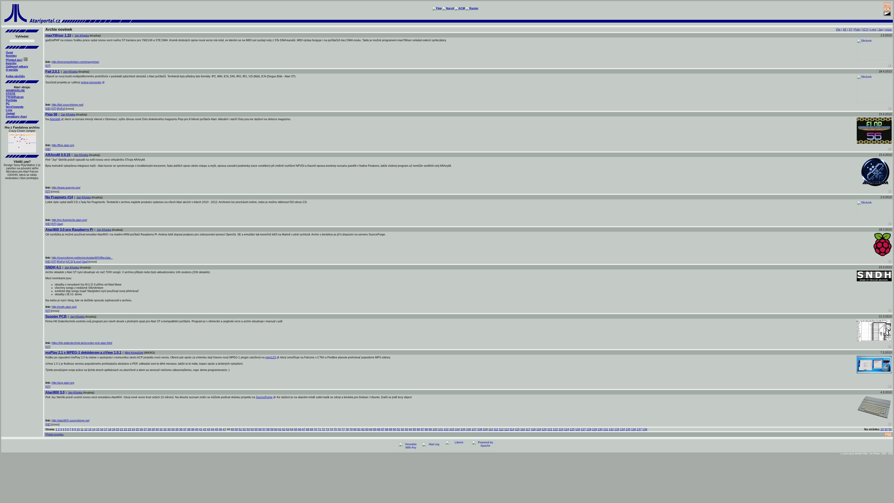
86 (378, 429)
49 (232, 429)
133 (616, 429)
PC (8, 103)
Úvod (9, 52)
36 (181, 429)
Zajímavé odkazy (17, 66)
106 (468, 429)
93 (406, 429)
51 (240, 429)
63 (287, 429)
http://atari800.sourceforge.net (70, 420)
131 (605, 429)
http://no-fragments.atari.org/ (69, 220)
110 (490, 429)
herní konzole (15, 107)
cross (888, 29)
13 (89, 429)
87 (382, 429)
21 (121, 429)
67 (303, 429)
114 (512, 429)
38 (188, 429)
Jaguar (10, 113)
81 (359, 429)
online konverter (91, 82)
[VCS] (69, 261)
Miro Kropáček (134, 352)
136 (633, 429)
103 (451, 429)
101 (440, 429)
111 (496, 429)
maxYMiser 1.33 (58, 35)
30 (157, 429)
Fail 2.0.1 (52, 71)
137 (639, 429)
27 (145, 429)
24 (133, 429)
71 (319, 429)
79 (351, 429)
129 (594, 429)
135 (628, 429)
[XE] (48, 108)
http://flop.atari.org (63, 145)
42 (204, 429)
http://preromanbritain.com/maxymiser (75, 62)
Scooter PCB (56, 316)
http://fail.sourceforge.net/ (67, 104)
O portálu (12, 69)
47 (224, 429)
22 (125, 429)
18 (109, 429)
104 (457, 429)
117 (528, 429)
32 (165, 429)
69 (311, 429)
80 (355, 429)
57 (264, 429)
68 (307, 429)
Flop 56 (51, 114)
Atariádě (55, 119)
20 (117, 429)
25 (137, 429)
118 (533, 429)
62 (283, 429)
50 (236, 429)
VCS (865, 29)
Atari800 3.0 (54, 392)
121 (549, 429)
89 (390, 429)
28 (149, 429)
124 (566, 429)
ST (850, 29)
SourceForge (264, 397)
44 (212, 429)
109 (485, 429)
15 (97, 429)
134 (622, 429)
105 (463, 429)
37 (184, 429)
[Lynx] (77, 261)
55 (256, 429)
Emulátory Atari (16, 116)
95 (414, 429)
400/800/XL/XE (15, 90)
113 (506, 429)
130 (600, 429)
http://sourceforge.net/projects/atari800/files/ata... (82, 257)
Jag (880, 29)
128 (588, 429)
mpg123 (270, 357)
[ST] (47, 66)
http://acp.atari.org (63, 382)
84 (370, 429)
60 (276, 429)
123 (561, 429)
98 (426, 429)
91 (398, 429)
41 (200, 429)
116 (522, 429)
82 (363, 429)
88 (386, 429)
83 (367, 429)
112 (501, 429)
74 (331, 429)
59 (272, 429)
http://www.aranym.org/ (66, 187)
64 (291, 429)
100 (435, 429)
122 (555, 429)
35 (177, 429)
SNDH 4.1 (53, 267)
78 (347, 429)
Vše (838, 29)
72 (323, 429)
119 (538, 429)
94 (410, 429)
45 (216, 429)
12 (86, 429)
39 (192, 429)
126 (577, 429)
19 (113, 429)
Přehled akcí (14, 60)
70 (315, 429)
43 (208, 429)
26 (141, 429)
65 (295, 429)
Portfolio (11, 100)
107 (474, 429)
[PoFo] (61, 108)
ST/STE (10, 93)
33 (169, 429)
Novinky (11, 56)
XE (845, 29)
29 (153, 429)
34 (173, 429)
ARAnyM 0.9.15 (57, 155)
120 (544, 429)
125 (572, 429)
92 (402, 429)
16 (101, 429)
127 (583, 429)
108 (479, 429)
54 (252, 429)
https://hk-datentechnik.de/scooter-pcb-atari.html (82, 343)
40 (196, 429)
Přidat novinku (54, 434)
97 (422, 429)
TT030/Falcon (15, 97)
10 (78, 429)
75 (335, 429)
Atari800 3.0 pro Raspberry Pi (69, 229)
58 (268, 429)
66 (299, 429)
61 (279, 429)
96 (418, 429)
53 (248, 429)
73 (327, 429)
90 (394, 429)
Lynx (9, 110)
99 (430, 429)
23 (129, 429)
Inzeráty (11, 63)
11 (82, 429)
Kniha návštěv (15, 76)
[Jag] (60, 224)
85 (374, 429)
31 (161, 429)
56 (260, 429)
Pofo (857, 29)
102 (446, 429)
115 (517, 429)
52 (244, 429)
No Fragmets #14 (59, 197)
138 (644, 429)
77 (343, 429)
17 (105, 429)
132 (611, 429)
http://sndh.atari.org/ (64, 307)
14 (93, 429)
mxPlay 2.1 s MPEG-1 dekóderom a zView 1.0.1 (83, 352)
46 (220, 429)
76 (339, 429)
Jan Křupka (81, 35)
